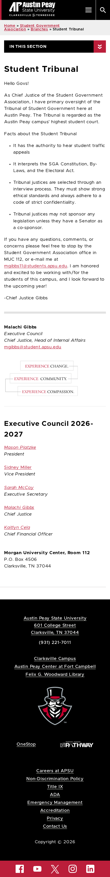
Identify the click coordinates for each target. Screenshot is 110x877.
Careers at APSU (55, 771)
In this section (28, 46)
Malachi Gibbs (19, 507)
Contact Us (55, 826)
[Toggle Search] (103, 10)
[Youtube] (37, 869)
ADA (55, 794)
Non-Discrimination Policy (55, 779)
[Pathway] (76, 744)
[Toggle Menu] (88, 10)
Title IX (55, 786)
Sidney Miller (18, 467)
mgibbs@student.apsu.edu (32, 347)
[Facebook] (20, 869)
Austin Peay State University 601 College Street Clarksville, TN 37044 (55, 625)
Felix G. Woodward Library (55, 674)
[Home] (55, 705)
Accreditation (55, 810)
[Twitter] (55, 868)
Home (9, 26)
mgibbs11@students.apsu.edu (35, 266)
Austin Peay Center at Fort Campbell (55, 666)
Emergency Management (55, 802)
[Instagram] (73, 869)
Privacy (55, 818)
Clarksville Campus (55, 658)
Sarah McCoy (19, 487)
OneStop (26, 744)
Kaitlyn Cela (17, 527)
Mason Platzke (20, 447)
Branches (39, 29)
